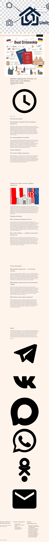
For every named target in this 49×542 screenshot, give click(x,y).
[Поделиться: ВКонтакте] (24, 396)
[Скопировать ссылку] (10, 514)
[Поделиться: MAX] (24, 425)
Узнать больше (39, 35)
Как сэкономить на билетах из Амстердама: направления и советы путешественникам (33, 535)
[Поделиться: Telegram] (24, 367)
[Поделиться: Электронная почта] (24, 513)
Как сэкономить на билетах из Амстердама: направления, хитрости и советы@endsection (33, 532)
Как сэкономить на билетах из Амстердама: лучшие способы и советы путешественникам (33, 529)
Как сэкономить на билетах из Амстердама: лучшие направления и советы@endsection (33, 526)
